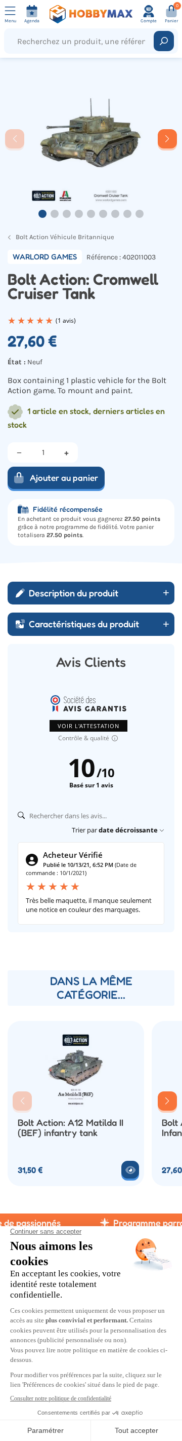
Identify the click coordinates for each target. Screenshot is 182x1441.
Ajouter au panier (64, 477)
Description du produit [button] (73, 592)
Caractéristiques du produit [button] (84, 623)
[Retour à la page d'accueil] (91, 14)
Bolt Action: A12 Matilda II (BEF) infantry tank (70, 1127)
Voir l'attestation (88, 726)
